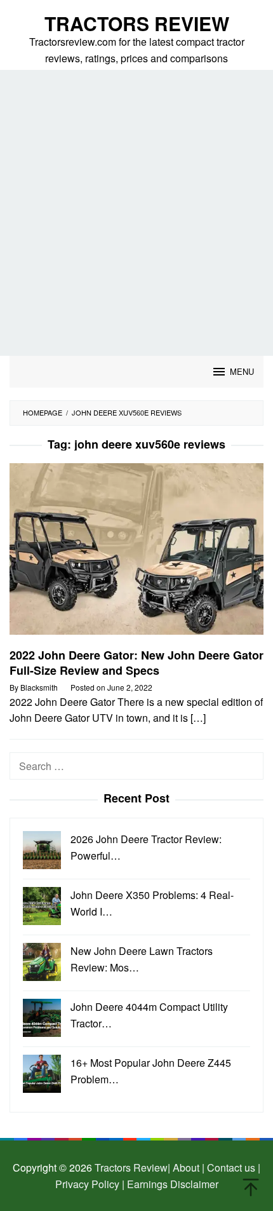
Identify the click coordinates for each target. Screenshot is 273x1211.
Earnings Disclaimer (171, 1184)
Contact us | (232, 1167)
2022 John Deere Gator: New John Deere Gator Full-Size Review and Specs (136, 663)
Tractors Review (136, 23)
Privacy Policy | (89, 1184)
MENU (242, 371)
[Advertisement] (136, 212)
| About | (186, 1167)
